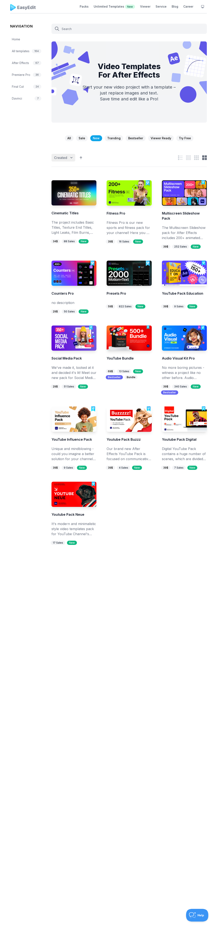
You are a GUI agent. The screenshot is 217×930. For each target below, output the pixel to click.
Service (161, 6)
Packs (84, 6)
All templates (25, 51)
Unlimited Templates (113, 6)
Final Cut (25, 86)
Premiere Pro (25, 75)
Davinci (25, 98)
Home (16, 39)
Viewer (145, 6)
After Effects (25, 63)
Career (188, 6)
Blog (175, 6)
